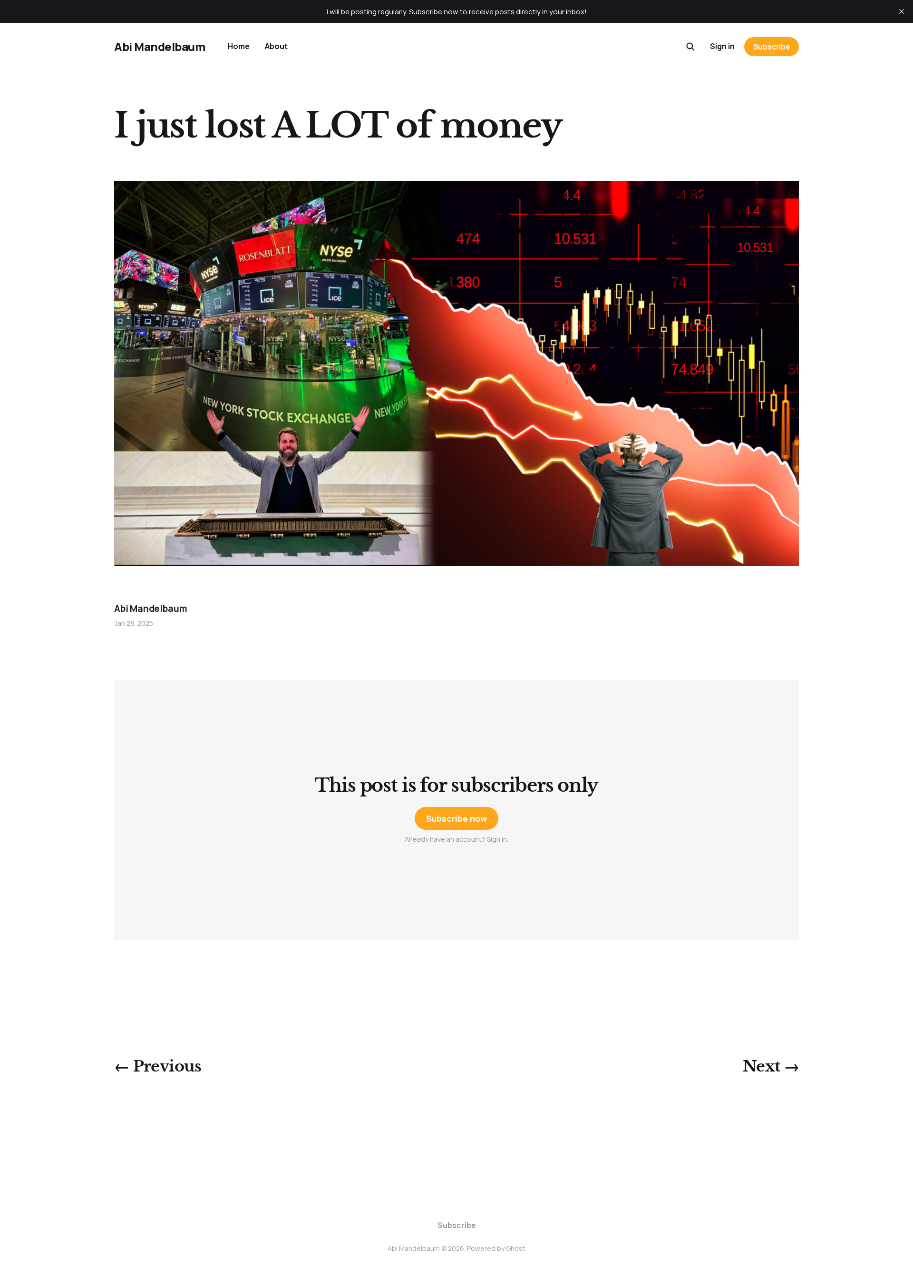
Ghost (515, 1248)
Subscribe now (456, 818)
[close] (901, 11)
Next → (771, 1066)
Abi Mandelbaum (159, 46)
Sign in (722, 46)
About (276, 46)
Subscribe (771, 46)
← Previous (158, 1066)
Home (239, 46)
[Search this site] (690, 46)
